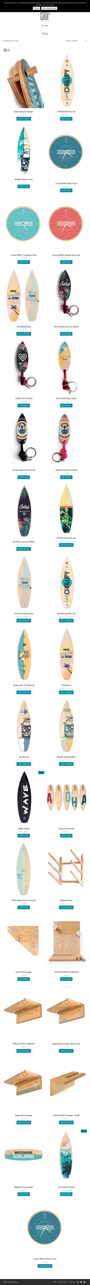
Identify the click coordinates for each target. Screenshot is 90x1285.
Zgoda (36, 8)
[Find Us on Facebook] (81, 1282)
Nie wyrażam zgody (49, 8)
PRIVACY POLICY (63, 1282)
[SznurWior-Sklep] (45, 14)
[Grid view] (5, 50)
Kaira (16, 1282)
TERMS (54, 1282)
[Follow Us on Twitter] (84, 1282)
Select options (23, 119)
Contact (72, 1282)
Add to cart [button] (66, 119)
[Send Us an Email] (78, 1282)
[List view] (8, 50)
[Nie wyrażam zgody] (87, 6)
